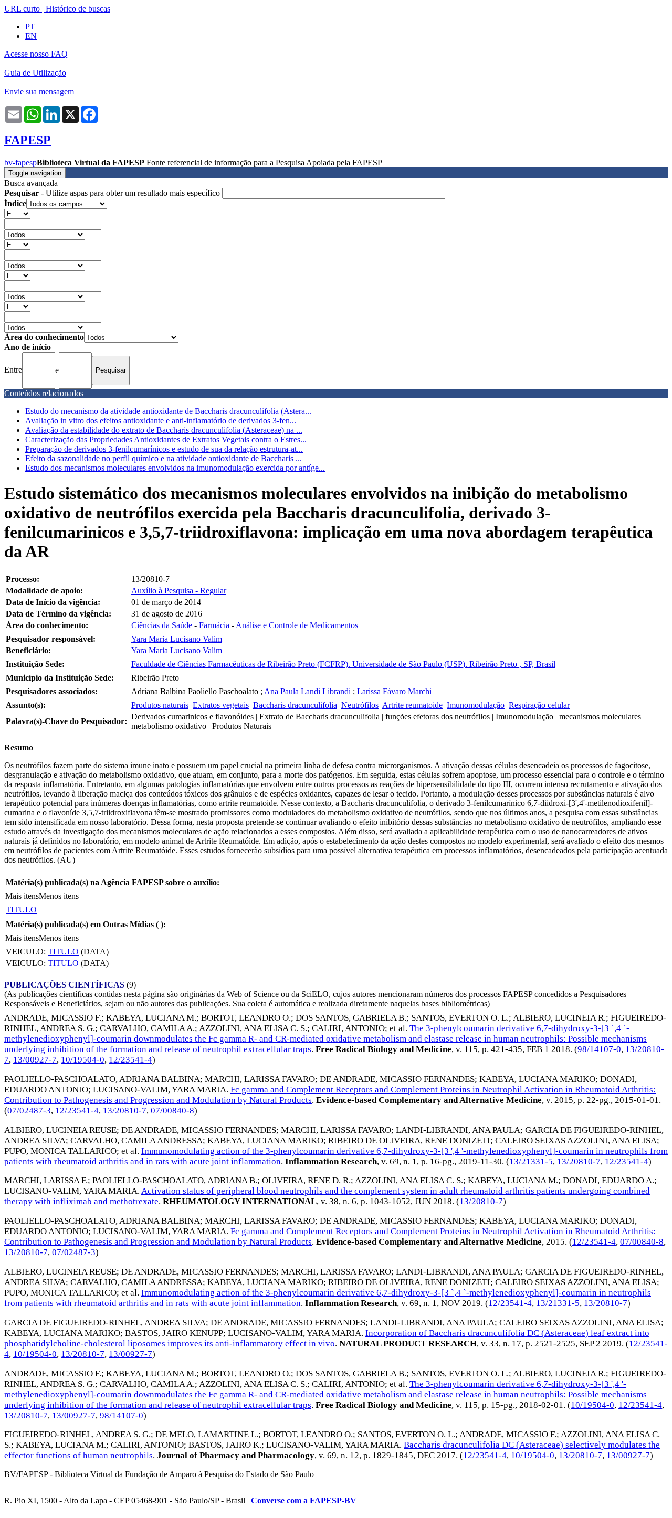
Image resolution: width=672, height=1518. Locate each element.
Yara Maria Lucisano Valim (176, 638)
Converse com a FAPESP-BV (303, 1500)
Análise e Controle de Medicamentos (297, 625)
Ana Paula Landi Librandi (307, 691)
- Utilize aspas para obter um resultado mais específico (113, 192)
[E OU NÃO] (17, 213)
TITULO (21, 909)
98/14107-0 (599, 1049)
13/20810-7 (124, 1111)
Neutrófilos (360, 704)
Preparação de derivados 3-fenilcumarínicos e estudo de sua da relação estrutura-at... (164, 448)
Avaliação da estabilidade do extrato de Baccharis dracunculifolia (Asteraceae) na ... (163, 430)
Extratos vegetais (221, 704)
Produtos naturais (159, 704)
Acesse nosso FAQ (36, 53)
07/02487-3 (29, 1111)
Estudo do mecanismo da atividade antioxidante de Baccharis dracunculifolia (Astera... (168, 411)
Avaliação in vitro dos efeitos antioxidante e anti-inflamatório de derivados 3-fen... (160, 420)
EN (31, 35)
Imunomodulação (476, 704)
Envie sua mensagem (39, 91)
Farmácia (214, 625)
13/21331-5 (531, 1161)
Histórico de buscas (78, 8)
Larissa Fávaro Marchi (394, 691)
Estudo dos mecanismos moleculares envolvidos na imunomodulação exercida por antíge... (175, 467)
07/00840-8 (172, 1111)
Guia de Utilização (35, 72)
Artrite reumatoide (412, 704)
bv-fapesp (20, 162)
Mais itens (22, 895)
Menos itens (59, 895)
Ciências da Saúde (161, 625)
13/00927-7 (35, 1060)
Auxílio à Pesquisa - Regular (178, 590)
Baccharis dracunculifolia (295, 704)
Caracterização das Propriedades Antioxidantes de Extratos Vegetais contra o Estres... (166, 439)
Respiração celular (539, 704)
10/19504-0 (82, 1060)
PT (30, 26)
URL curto (22, 8)
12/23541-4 (130, 1060)
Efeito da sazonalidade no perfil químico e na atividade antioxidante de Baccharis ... (163, 458)
